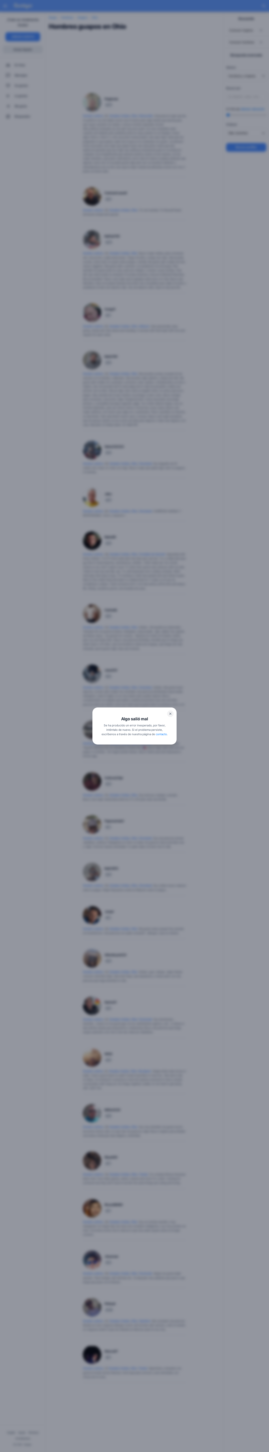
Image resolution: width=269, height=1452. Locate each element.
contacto (161, 734)
